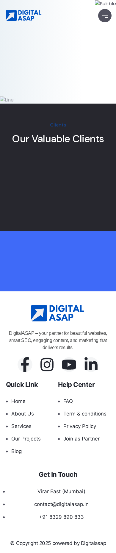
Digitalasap (93, 543)
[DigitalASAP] (23, 16)
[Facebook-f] (25, 364)
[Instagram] (47, 364)
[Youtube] (69, 364)
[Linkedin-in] (91, 364)
